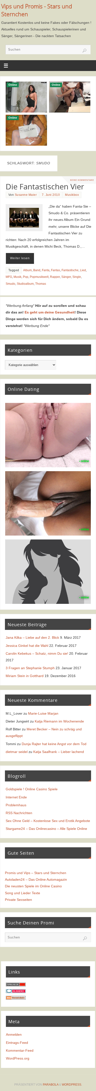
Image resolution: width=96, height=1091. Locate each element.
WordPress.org (17, 1058)
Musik (17, 277)
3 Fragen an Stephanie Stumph (30, 668)
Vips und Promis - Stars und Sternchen (36, 10)
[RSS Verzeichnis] (16, 998)
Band (36, 270)
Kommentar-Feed (19, 1050)
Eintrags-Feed (17, 1043)
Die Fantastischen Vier (45, 186)
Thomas (40, 283)
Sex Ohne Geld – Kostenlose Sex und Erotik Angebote (48, 821)
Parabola (50, 1084)
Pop (25, 277)
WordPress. (72, 1084)
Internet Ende (16, 797)
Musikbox (72, 195)
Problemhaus (16, 805)
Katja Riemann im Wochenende (59, 721)
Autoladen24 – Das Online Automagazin (36, 879)
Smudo (10, 283)
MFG (9, 277)
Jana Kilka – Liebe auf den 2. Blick (32, 637)
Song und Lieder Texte (22, 893)
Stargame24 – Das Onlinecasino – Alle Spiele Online (46, 829)
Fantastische (70, 270)
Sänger (66, 277)
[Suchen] (84, 50)
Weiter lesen (20, 258)
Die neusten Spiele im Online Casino (33, 886)
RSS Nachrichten (19, 813)
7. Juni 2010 (51, 195)
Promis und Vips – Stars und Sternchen (35, 873)
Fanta (45, 270)
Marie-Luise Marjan (43, 713)
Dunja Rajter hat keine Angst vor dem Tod (54, 744)
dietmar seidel (17, 752)
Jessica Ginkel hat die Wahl (27, 646)
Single (76, 277)
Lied (83, 270)
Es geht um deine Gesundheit (50, 312)
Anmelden (14, 1034)
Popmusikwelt (39, 277)
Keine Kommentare (82, 180)
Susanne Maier (26, 195)
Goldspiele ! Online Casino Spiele (32, 789)
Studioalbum (25, 283)
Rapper (55, 277)
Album (27, 270)
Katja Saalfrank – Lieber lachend (58, 752)
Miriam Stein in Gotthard (25, 676)
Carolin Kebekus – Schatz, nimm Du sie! (37, 653)
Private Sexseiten (18, 900)
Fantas (55, 270)
